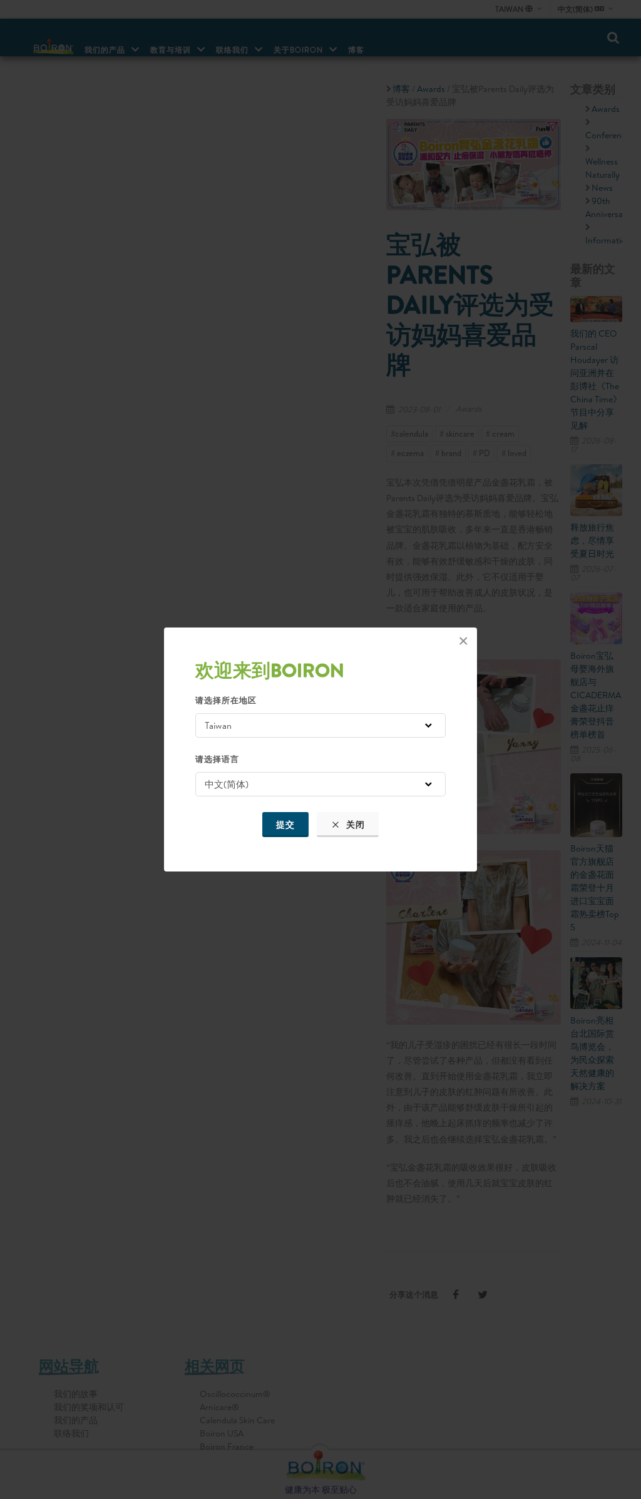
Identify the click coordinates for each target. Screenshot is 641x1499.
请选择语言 (217, 759)
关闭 (354, 824)
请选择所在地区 (226, 700)
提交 (285, 824)
